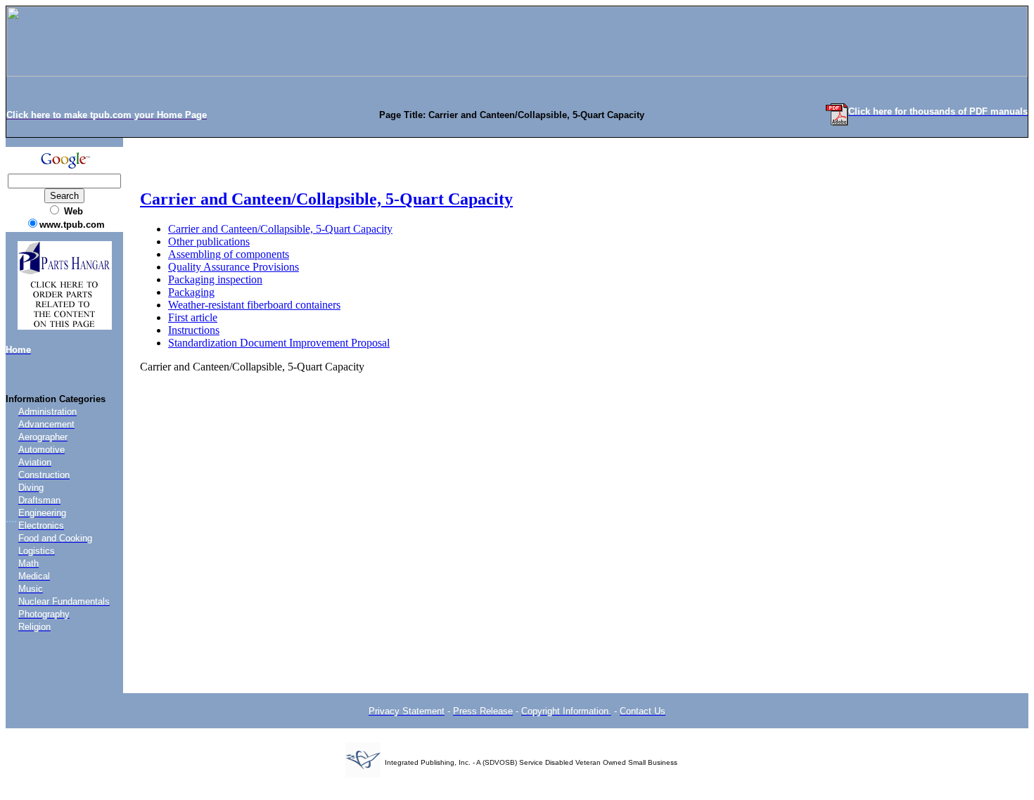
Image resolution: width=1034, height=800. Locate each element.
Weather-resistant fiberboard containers (254, 305)
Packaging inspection (215, 279)
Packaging (191, 292)
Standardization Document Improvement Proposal (279, 343)
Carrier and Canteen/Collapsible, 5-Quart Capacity (326, 199)
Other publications (209, 241)
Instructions (193, 330)
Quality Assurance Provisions (233, 267)
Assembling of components (228, 254)
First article (192, 317)
